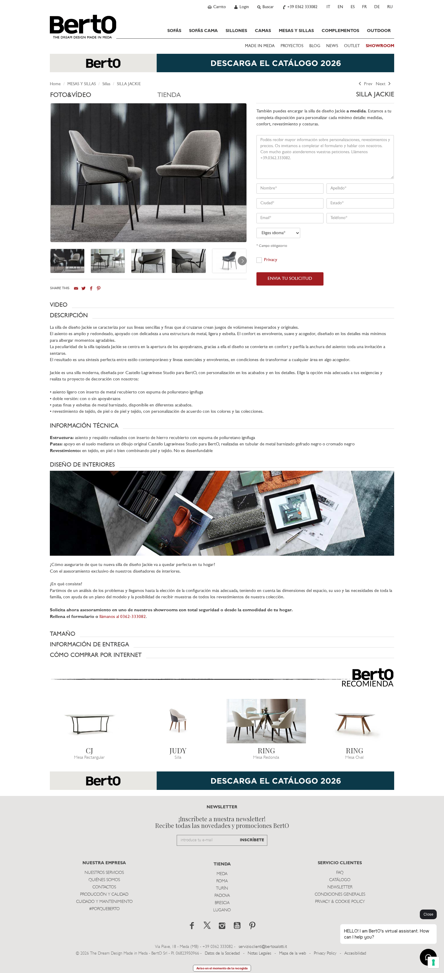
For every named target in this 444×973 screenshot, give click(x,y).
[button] (222, 305)
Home (55, 84)
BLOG (314, 46)
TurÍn (222, 888)
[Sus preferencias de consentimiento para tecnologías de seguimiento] (433, 962)
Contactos (104, 887)
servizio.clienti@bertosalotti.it (263, 947)
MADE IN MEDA (260, 46)
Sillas (106, 84)
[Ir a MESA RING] (266, 721)
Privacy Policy (325, 953)
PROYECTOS (292, 46)
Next (381, 84)
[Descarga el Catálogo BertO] (222, 66)
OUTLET (352, 46)
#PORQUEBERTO (104, 909)
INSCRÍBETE (252, 840)
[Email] (76, 288)
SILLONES (236, 31)
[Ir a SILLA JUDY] (178, 721)
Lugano (222, 910)
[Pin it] (98, 288)
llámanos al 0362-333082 (122, 617)
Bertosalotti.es (83, 27)
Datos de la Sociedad (223, 953)
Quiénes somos (104, 880)
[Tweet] (83, 288)
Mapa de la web (292, 953)
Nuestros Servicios (104, 873)
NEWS (332, 46)
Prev (367, 84)
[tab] (103, 97)
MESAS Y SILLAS (296, 31)
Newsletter (339, 887)
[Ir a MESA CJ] (89, 721)
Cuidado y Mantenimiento (104, 902)
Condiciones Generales (340, 894)
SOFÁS (174, 31)
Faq (339, 873)
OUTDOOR (379, 31)
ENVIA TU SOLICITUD (290, 278)
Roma (222, 881)
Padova (222, 896)
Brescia (222, 903)
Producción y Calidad (104, 894)
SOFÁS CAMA (203, 31)
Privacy (270, 260)
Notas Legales (259, 953)
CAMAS (263, 31)
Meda (222, 874)
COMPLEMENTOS (340, 31)
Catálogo (339, 880)
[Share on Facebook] (91, 288)
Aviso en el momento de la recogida (222, 968)
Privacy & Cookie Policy (340, 902)
